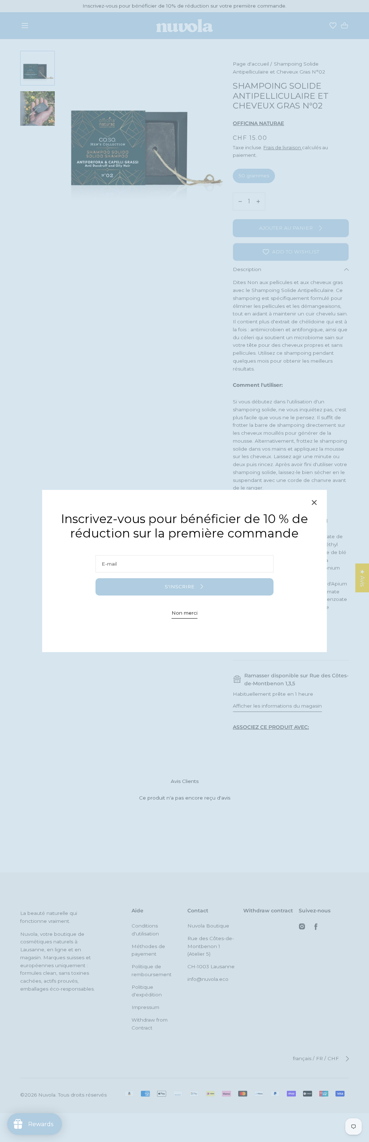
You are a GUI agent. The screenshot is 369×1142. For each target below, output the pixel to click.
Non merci (184, 613)
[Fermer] (314, 504)
